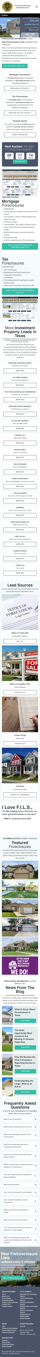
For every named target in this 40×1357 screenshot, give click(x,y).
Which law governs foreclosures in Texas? (16, 1211)
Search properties (20, 135)
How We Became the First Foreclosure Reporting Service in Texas (25, 1061)
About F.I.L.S (6, 1296)
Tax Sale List (20, 692)
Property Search (7, 1306)
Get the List (30, 35)
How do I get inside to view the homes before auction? (17, 1156)
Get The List (20, 161)
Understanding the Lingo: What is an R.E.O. (24, 1083)
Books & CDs (6, 1342)
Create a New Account (9, 1330)
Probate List (20, 744)
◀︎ (4, 819)
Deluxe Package (25, 1318)
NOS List (20, 641)
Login (3, 1326)
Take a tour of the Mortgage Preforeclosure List (20, 246)
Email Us (22, 1326)
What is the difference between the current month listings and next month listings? (17, 1240)
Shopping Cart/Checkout (9, 1328)
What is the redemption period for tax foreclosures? (17, 1135)
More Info (20, 371)
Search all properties (20, 795)
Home (4, 1294)
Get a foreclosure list (13, 1278)
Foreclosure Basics (8, 1344)
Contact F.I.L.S (6, 1304)
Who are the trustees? (12, 1185)
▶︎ (36, 819)
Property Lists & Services (10, 1302)
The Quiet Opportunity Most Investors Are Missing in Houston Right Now (24, 1036)
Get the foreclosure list (14, 66)
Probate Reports (25, 1314)
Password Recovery (8, 1332)
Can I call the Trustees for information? (18, 1192)
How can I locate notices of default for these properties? (18, 1176)
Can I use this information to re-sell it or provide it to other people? (18, 1229)
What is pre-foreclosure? (13, 1119)
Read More (25, 1021)
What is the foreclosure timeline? (16, 1220)
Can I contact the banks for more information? (16, 1201)
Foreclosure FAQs (7, 1300)
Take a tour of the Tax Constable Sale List (20, 292)
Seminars (5, 1340)
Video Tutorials (6, 1346)
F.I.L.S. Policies (6, 1298)
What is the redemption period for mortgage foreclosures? (16, 1145)
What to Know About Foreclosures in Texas (25, 1012)
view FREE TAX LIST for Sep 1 (20, 113)
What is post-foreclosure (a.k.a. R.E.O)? (18, 1127)
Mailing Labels (24, 1316)
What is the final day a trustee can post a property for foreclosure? (18, 1166)
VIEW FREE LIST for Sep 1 (20, 88)
